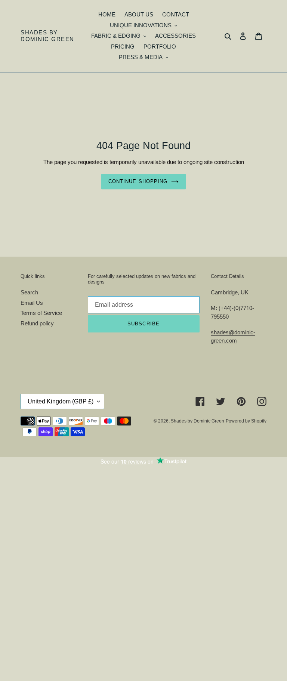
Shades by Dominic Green (47, 35)
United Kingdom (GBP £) (60, 401)
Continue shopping (137, 181)
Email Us (32, 303)
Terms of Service (41, 313)
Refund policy (37, 323)
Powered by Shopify (246, 421)
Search (29, 292)
